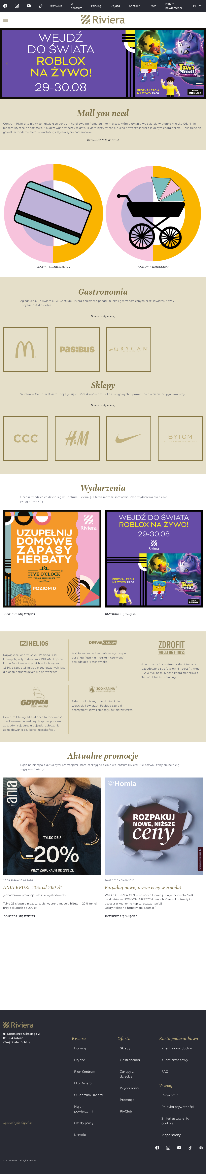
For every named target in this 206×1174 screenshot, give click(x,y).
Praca (152, 6)
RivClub (57, 6)
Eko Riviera (83, 1083)
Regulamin (170, 1095)
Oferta (123, 1038)
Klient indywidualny (177, 1048)
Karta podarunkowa (178, 1038)
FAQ (165, 1072)
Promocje (127, 1100)
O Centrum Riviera (88, 1095)
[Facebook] (5, 6)
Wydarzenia (129, 1088)
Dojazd (115, 6)
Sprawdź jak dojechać (18, 1123)
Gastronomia (130, 1060)
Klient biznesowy (175, 1060)
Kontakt (134, 6)
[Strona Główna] (103, 20)
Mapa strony (171, 1135)
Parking (96, 6)
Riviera (79, 1038)
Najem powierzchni (173, 6)
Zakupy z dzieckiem (127, 1074)
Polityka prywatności (178, 1107)
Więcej (165, 1085)
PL (198, 7)
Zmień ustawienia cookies (175, 1120)
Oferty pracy (83, 1123)
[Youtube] (28, 5)
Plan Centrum (84, 1072)
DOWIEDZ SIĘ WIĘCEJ (103, 140)
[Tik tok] (40, 6)
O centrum (76, 6)
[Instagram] (17, 6)
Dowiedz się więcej (103, 316)
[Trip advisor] (201, 1148)
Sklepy (125, 1048)
